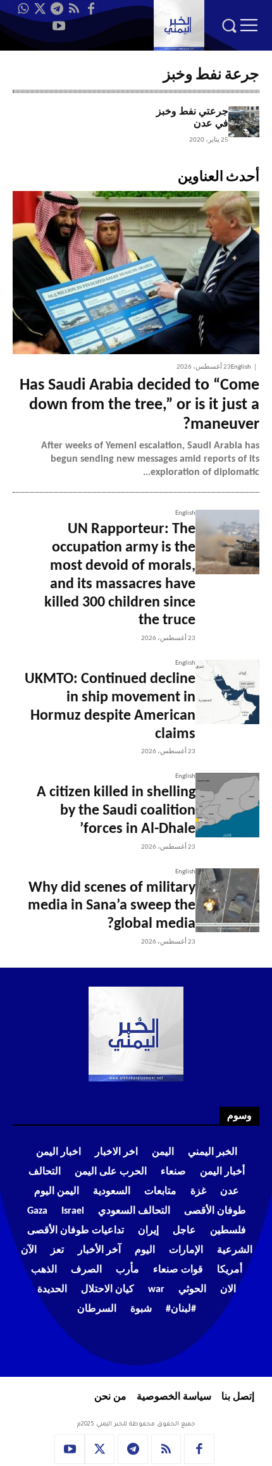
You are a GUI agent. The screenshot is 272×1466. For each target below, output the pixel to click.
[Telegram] (57, 9)
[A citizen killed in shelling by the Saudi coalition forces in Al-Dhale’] (227, 805)
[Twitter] (40, 9)
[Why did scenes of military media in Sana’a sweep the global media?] (227, 900)
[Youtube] (59, 26)
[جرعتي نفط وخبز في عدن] (243, 121)
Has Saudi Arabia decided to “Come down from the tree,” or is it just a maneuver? (139, 405)
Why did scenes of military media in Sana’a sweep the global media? (111, 906)
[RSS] (74, 9)
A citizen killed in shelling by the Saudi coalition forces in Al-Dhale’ (116, 811)
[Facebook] (91, 9)
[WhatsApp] (23, 9)
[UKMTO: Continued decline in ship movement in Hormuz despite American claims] (227, 692)
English (241, 367)
